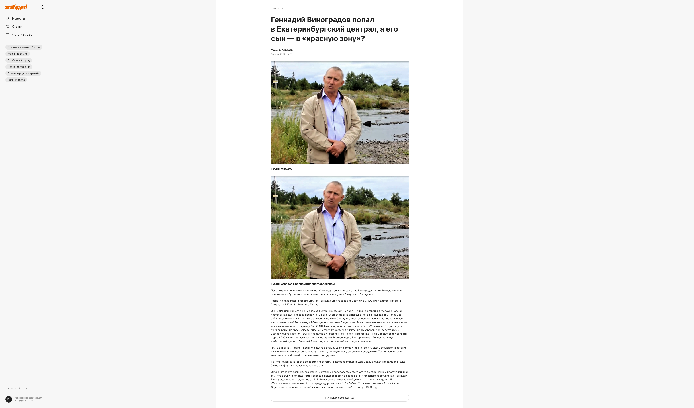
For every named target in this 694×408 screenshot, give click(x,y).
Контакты (10, 388)
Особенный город (19, 60)
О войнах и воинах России (24, 47)
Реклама (23, 388)
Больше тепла (16, 79)
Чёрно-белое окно (19, 66)
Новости (277, 8)
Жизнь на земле (18, 53)
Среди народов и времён (23, 73)
